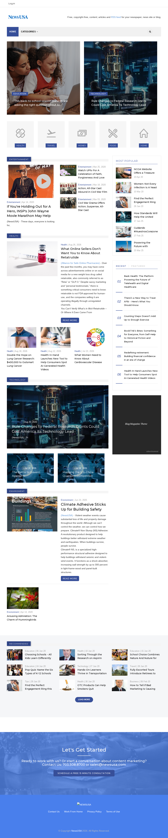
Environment (67, 500)
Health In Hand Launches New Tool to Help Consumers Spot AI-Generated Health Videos (54, 362)
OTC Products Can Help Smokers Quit (91, 687)
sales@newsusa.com (108, 765)
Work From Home (73, 811)
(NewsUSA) (67, 515)
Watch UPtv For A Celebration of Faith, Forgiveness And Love (91, 174)
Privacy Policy (94, 811)
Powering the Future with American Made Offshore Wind (143, 248)
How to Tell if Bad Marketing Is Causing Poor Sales (142, 689)
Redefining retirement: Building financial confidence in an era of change (140, 356)
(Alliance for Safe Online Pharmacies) (80, 263)
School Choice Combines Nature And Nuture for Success (145, 658)
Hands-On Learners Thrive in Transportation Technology (92, 673)
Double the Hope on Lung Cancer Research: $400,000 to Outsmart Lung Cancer (20, 360)
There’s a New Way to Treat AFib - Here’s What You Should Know (140, 301)
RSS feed (116, 17)
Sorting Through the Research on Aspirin (89, 656)
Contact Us (54, 811)
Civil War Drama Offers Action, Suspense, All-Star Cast (91, 206)
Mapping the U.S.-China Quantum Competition (27, 474)
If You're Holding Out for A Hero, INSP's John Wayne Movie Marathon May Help (29, 211)
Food (113, 145)
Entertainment (13, 202)
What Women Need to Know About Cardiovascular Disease (88, 359)
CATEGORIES (29, 31)
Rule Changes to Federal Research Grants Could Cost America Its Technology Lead (116, 102)
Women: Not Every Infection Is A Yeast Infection (145, 187)
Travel (51, 145)
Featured (138, 266)
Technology (96, 94)
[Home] (18, 16)
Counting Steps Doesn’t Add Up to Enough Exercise (140, 318)
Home (12, 31)
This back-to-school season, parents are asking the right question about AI (39, 102)
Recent (121, 266)
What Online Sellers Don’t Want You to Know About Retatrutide (81, 253)
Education (17, 94)
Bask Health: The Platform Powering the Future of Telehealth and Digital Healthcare (139, 281)
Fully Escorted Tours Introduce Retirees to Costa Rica (143, 673)
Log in (12, 3)
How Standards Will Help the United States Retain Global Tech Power (145, 219)
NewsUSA (76, 830)
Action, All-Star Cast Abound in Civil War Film (92, 190)
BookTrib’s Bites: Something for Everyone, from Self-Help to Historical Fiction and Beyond (140, 336)
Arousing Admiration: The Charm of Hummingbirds (22, 618)
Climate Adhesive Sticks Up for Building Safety (83, 507)
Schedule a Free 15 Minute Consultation (84, 773)
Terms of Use (113, 811)
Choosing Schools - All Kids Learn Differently (38, 656)
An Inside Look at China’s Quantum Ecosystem (79, 474)
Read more (70, 320)
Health (20, 145)
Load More (84, 699)
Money (82, 145)
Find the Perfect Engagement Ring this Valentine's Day (146, 202)
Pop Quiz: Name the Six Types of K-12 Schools (39, 671)
